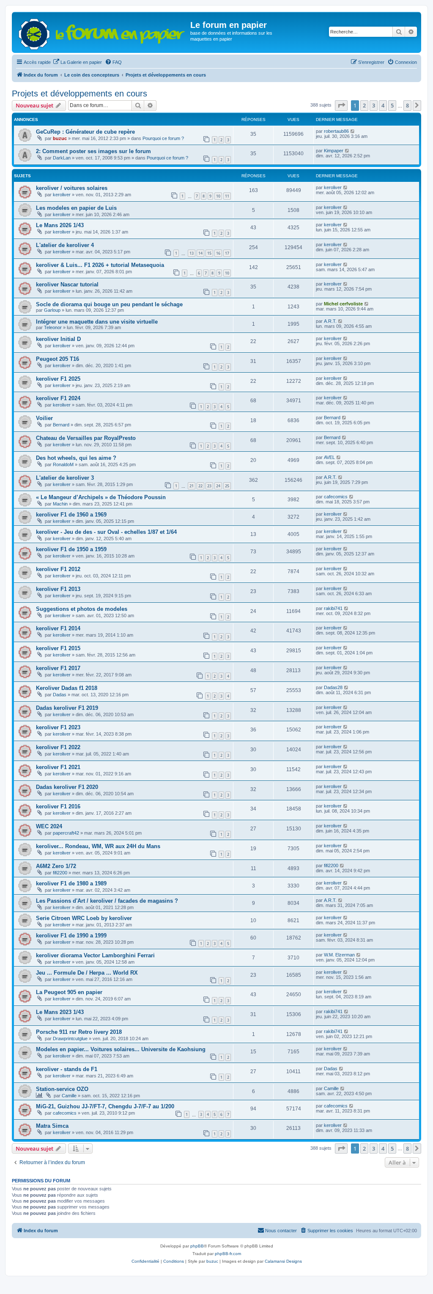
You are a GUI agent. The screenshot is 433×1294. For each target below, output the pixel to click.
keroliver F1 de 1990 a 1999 (71, 935)
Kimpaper (333, 150)
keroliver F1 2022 (58, 747)
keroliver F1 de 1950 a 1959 (71, 549)
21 (191, 486)
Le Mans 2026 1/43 (60, 225)
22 (200, 486)
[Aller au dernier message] (353, 131)
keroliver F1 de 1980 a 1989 (71, 883)
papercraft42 (66, 832)
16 (218, 253)
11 (227, 196)
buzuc (60, 138)
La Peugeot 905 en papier (69, 992)
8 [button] (407, 105)
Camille (69, 1095)
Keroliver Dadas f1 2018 (66, 688)
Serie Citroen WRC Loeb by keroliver (84, 918)
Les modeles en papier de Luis (76, 208)
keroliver (62, 194)
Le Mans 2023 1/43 (60, 1012)
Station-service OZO (62, 1089)
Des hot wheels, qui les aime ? (76, 458)
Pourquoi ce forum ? (163, 138)
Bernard (61, 424)
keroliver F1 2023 (58, 727)
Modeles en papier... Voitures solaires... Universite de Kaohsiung (121, 1049)
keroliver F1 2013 (58, 589)
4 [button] (382, 105)
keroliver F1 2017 (58, 668)
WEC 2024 (49, 826)
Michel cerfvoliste (343, 303)
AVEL (329, 457)
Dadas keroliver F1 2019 (67, 708)
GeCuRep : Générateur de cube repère (85, 132)
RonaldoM (63, 464)
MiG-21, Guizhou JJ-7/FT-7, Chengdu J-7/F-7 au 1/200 (105, 1106)
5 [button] (392, 105)
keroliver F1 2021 (58, 767)
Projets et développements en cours (79, 93)
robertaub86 (336, 131)
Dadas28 (333, 687)
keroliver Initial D (58, 339)
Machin (60, 503)
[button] (341, 105)
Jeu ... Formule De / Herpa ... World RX (87, 973)
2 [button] (364, 105)
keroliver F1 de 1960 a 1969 (71, 514)
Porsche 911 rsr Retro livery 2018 (79, 1032)
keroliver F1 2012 (58, 569)
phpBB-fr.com (228, 1253)
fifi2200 (60, 872)
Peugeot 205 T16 (57, 359)
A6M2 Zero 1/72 (56, 866)
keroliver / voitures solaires (71, 188)
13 (191, 253)
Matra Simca (52, 1126)
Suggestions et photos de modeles (81, 609)
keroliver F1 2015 (58, 648)
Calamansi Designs (283, 1261)
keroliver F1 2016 (58, 806)
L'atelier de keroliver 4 (65, 245)
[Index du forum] (102, 32)
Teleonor (53, 327)
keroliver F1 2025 (58, 379)
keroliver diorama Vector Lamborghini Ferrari (95, 955)
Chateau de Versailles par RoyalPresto (86, 438)
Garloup (52, 310)
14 (200, 253)
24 (218, 486)
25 (227, 486)
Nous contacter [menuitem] (281, 1230)
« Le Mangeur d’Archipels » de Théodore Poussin (101, 497)
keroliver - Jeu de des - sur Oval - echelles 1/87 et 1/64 (106, 532)
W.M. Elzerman (339, 954)
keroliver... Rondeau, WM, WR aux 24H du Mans (98, 846)
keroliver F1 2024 (58, 398)
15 (209, 253)
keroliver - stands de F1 (66, 1069)
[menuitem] (77, 62)
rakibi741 (333, 608)
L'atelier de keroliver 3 (65, 478)
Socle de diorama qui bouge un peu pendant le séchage (109, 304)
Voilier (44, 418)
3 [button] (373, 105)
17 (227, 253)
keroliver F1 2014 (58, 628)
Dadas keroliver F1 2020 (67, 787)
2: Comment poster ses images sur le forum (93, 151)
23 (209, 486)
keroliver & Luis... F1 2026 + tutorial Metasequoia (100, 265)
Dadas (59, 694)
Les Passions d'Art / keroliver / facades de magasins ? (107, 901)
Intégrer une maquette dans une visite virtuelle (97, 322)
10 (218, 196)
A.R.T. (330, 321)
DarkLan (62, 157)
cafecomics (336, 496)
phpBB (197, 1246)
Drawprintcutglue (70, 1038)
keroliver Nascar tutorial (67, 284)
